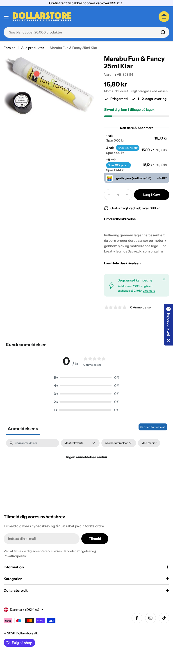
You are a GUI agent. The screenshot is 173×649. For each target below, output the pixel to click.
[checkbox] (149, 443)
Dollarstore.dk (27, 633)
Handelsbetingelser (76, 551)
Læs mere (149, 290)
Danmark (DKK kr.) (24, 609)
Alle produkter (32, 48)
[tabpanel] (86, 472)
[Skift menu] (6, 16)
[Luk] (164, 279)
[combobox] (86, 32)
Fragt (133, 91)
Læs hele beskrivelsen (122, 263)
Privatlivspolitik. (15, 556)
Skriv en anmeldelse (152, 427)
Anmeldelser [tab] (23, 428)
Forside (10, 48)
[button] (136, 138)
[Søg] (163, 32)
